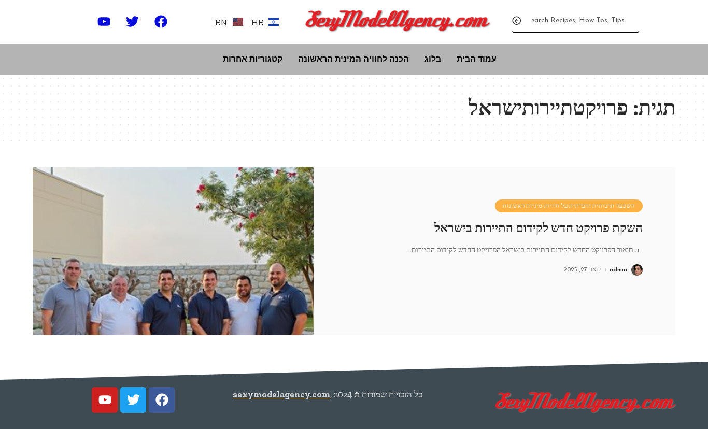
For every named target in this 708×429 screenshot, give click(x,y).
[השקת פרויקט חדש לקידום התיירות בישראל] (173, 251)
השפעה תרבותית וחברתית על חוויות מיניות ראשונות (568, 206)
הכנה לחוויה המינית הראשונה (353, 59)
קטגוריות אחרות (252, 59)
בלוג (432, 59)
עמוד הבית (477, 59)
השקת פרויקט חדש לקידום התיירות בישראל (538, 228)
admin (618, 270)
